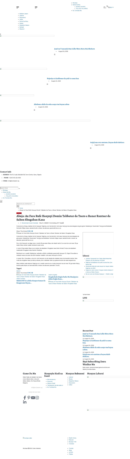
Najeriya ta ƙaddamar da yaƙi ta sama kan (63, 78)
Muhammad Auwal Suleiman (30, 223)
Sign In (112, 7)
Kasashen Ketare (24, 25)
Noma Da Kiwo (23, 21)
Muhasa (75, 3)
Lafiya (21, 19)
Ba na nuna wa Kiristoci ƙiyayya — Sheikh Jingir (99, 274)
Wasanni (21, 29)
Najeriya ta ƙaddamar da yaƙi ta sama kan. (97, 341)
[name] (104, 7)
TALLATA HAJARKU (82, 8)
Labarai (21, 15)
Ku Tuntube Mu (77, 10)
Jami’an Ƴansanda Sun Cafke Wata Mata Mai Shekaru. (98, 335)
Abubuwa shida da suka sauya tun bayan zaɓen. (98, 348)
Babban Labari (23, 13)
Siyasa (21, 23)
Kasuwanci (22, 17)
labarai (18, 271)
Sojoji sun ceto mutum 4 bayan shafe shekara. (96, 355)
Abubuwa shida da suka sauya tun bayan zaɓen (51, 104)
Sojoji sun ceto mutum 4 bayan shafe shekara (107, 142)
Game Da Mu (76, 4)
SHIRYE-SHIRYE (80, 6)
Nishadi (21, 27)
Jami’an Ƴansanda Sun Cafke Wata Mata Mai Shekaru (74, 49)
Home (21, 208)
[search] (19, 188)
